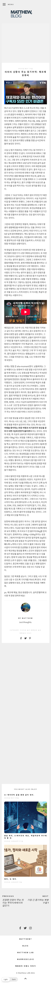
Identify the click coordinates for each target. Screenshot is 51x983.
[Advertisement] (25, 43)
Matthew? (25, 939)
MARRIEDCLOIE (25, 959)
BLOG (25, 945)
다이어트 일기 (25, 630)
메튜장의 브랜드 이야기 (25, 966)
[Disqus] (25, 679)
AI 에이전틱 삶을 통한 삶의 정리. (19, 795)
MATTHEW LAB (25, 952)
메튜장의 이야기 (26, 633)
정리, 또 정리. (10, 879)
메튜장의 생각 (36, 630)
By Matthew (25, 618)
